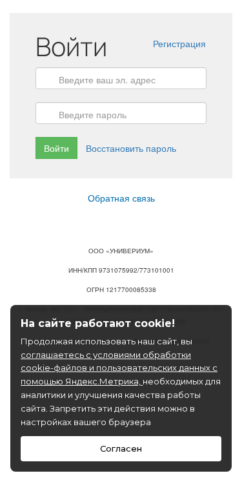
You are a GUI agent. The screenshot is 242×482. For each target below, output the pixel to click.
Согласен (121, 448)
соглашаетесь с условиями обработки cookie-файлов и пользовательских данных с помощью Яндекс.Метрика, (119, 368)
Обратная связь (121, 197)
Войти (56, 147)
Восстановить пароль (131, 147)
